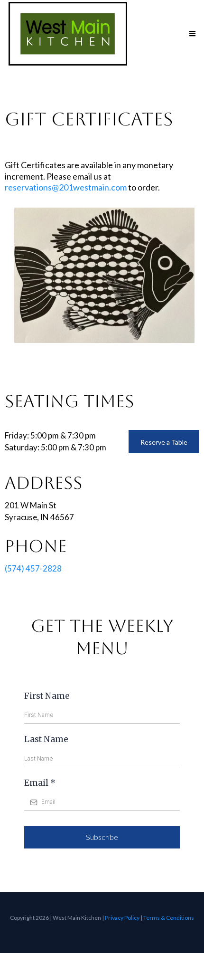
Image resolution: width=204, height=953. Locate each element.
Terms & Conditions (168, 917)
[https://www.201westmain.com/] (68, 34)
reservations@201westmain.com (66, 187)
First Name (47, 696)
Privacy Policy (122, 917)
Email (40, 783)
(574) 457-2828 (33, 568)
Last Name (46, 739)
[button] (190, 33)
